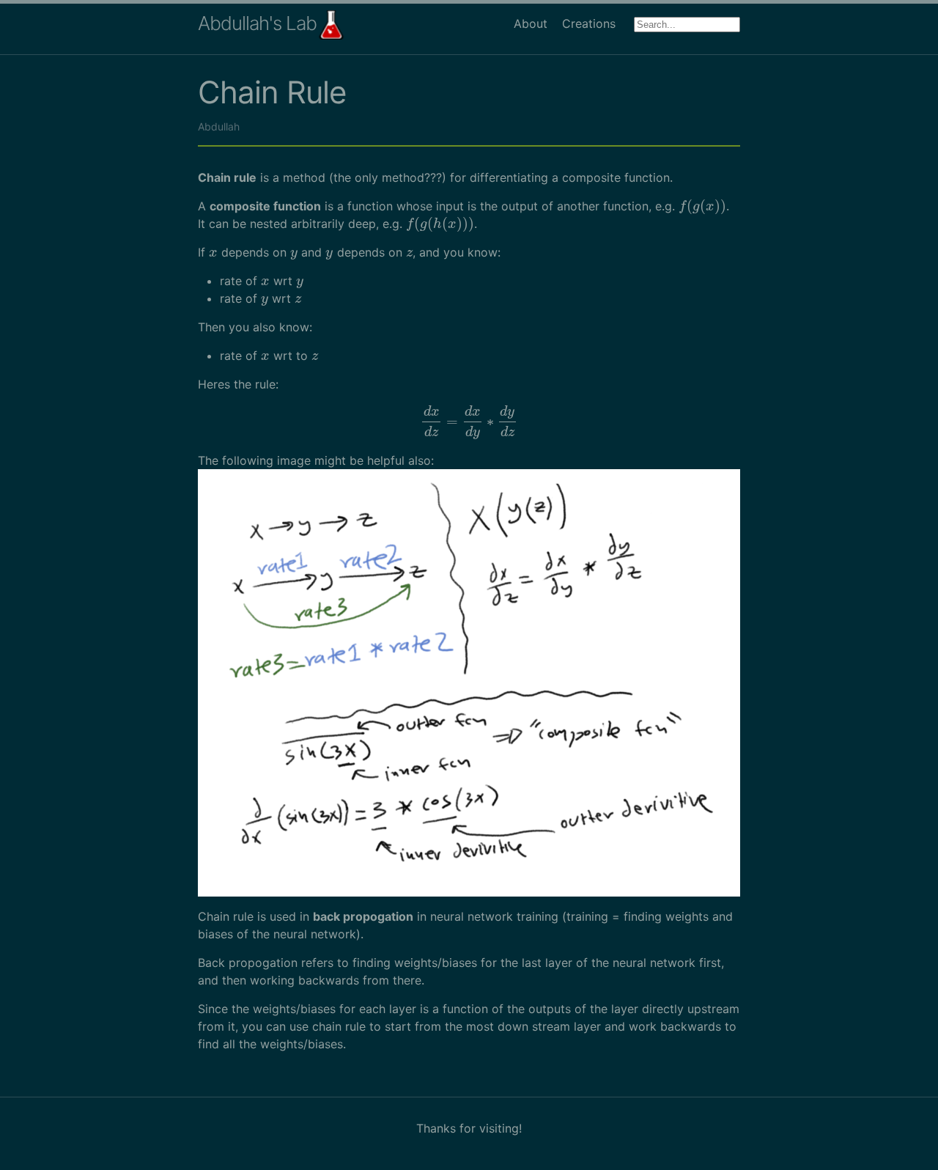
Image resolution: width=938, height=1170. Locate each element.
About (530, 23)
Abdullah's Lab (257, 23)
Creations (589, 23)
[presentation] (702, 206)
